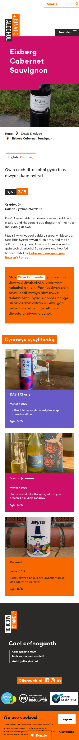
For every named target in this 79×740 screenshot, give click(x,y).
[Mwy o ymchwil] (77, 4)
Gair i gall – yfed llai (25, 661)
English (13, 157)
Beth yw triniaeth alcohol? (28, 656)
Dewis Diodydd (31, 133)
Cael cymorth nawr (24, 651)
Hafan (9, 133)
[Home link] (39, 622)
